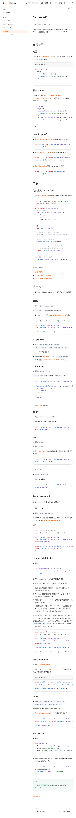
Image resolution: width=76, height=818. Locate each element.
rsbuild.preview (41, 166)
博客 (60, 3)
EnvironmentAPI (44, 665)
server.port (41, 451)
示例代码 (38, 272)
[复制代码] (70, 70)
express (45, 196)
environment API (49, 669)
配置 (46, 3)
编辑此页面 (36, 797)
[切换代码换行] (67, 70)
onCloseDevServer (59, 315)
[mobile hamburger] (72, 3)
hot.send (38, 788)
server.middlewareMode (43, 279)
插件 (51, 3)
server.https (47, 356)
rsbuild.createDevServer (46, 139)
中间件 (40, 406)
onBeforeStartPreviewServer (43, 98)
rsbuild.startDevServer (46, 152)
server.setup (47, 57)
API (56, 3)
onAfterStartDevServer (50, 520)
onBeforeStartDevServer (52, 96)
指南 (42, 3)
